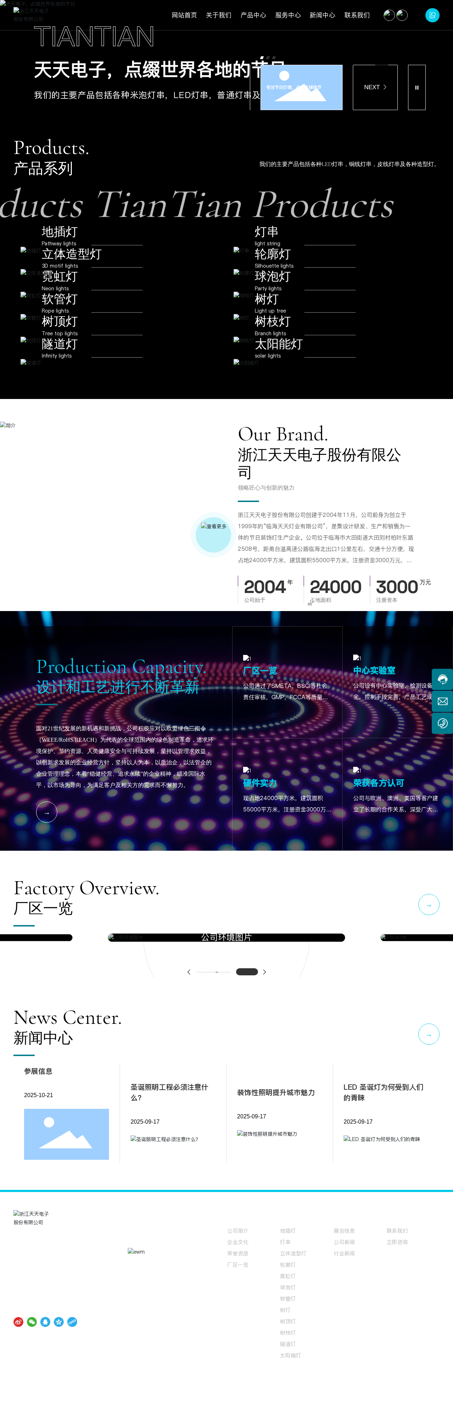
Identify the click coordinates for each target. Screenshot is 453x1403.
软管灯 (60, 309)
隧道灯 (60, 354)
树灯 (267, 309)
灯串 (267, 242)
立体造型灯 (72, 264)
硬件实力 (260, 793)
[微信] (32, 1332)
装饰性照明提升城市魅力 (276, 1103)
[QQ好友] (45, 1332)
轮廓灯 (273, 264)
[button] (262, 67)
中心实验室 (374, 680)
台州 (383, 1393)
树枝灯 (273, 331)
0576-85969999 (48, 1269)
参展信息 (38, 1082)
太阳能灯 (279, 354)
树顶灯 (60, 331)
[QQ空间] (59, 1332)
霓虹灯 (60, 286)
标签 (395, 1393)
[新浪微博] (18, 1332)
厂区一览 (260, 681)
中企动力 (367, 1393)
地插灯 (60, 242)
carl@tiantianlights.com (56, 1280)
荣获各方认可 (378, 793)
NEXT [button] (372, 96)
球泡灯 (273, 286)
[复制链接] (72, 1332)
